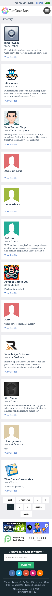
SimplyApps (11, 42)
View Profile (10, 57)
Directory (37, 582)
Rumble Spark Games (17, 354)
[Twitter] (19, 573)
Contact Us (17, 585)
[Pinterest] (26, 573)
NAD (7, 319)
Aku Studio (10, 398)
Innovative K (12, 204)
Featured (16, 582)
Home (7, 582)
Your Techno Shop (15, 127)
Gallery (26, 582)
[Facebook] (12, 573)
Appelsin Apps (13, 170)
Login (48, 2)
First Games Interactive (18, 479)
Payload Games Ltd (16, 281)
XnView (9, 237)
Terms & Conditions (35, 585)
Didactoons (11, 83)
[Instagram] (33, 573)
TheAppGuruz (12, 441)
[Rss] (40, 573)
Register (39, 2)
